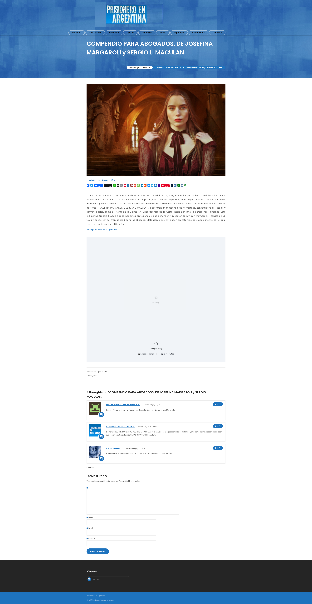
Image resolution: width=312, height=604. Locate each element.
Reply (217, 404)
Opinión (146, 67)
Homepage (134, 67)
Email (90, 528)
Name (90, 517)
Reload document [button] (147, 354)
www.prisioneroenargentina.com (104, 229)
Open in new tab (167, 354)
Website (91, 538)
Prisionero (104, 180)
